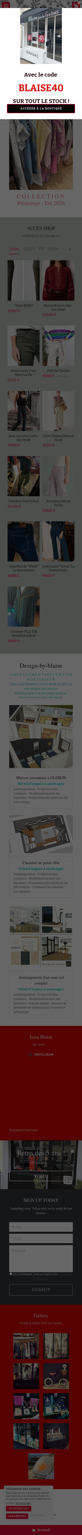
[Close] (79, 3)
